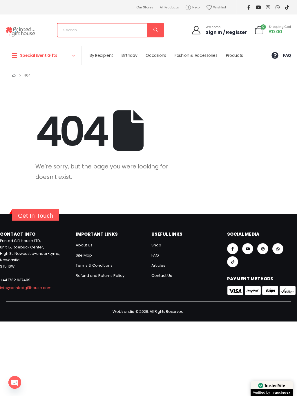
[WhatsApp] (277, 7)
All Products (169, 7)
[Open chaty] (14, 382)
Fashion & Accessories (196, 55)
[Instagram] (267, 7)
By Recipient (101, 55)
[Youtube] (258, 7)
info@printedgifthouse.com (26, 287)
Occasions (156, 55)
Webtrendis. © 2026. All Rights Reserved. (148, 311)
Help (196, 7)
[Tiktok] (287, 7)
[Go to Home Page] (14, 75)
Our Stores (144, 7)
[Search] (155, 30)
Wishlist (219, 7)
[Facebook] (248, 7)
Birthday (129, 55)
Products (234, 55)
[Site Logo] (20, 32)
